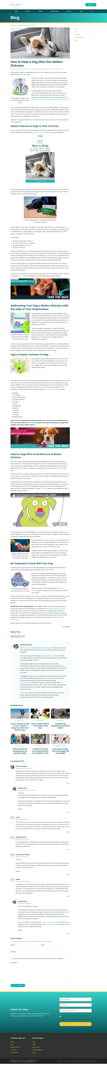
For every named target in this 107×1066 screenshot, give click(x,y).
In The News (14, 1052)
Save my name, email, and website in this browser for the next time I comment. (38, 958)
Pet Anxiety (78, 34)
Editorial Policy (93, 1061)
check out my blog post (49, 922)
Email (43, 945)
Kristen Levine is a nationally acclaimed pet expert (36, 648)
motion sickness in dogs (55, 608)
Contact (90, 5)
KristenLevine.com (26, 683)
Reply (68, 783)
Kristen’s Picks (15, 1047)
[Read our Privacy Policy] (91, 1019)
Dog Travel (46, 69)
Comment (14, 962)
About (12, 1042)
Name (13, 945)
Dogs (51, 69)
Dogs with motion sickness (42, 132)
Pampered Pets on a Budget (50, 656)
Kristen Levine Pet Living (23, 1060)
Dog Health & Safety (38, 69)
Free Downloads (79, 37)
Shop (12, 1044)
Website (13, 952)
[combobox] (75, 1011)
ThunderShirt (51, 924)
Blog (76, 40)
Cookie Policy (66, 1061)
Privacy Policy (60, 1061)
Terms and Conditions (75, 1061)
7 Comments (59, 69)
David (18, 817)
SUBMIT (75, 1024)
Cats (76, 29)
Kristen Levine (22, 788)
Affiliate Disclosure (85, 1061)
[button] (91, 11)
